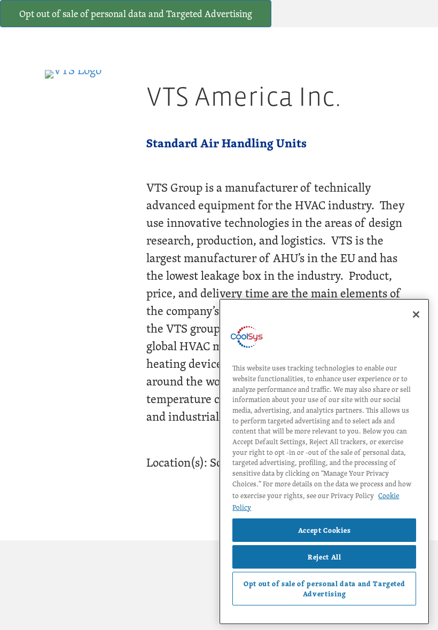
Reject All (324, 557)
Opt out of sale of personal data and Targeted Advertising (135, 13)
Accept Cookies (324, 530)
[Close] (416, 314)
